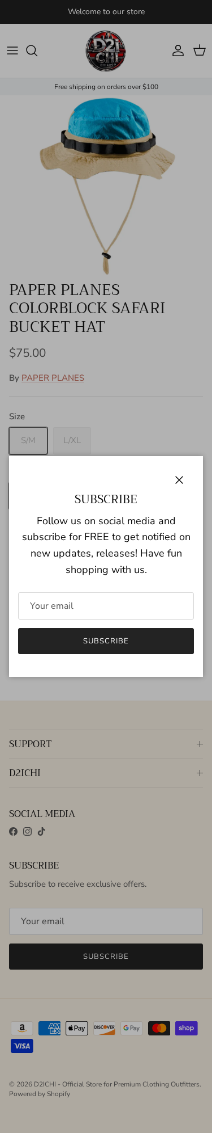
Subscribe (106, 641)
